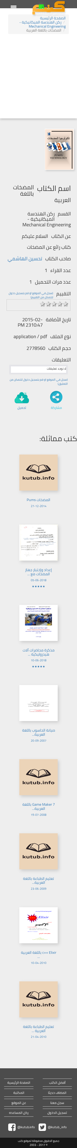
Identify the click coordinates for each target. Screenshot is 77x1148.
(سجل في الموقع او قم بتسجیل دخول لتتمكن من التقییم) (31, 295)
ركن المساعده (19, 1112)
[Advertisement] (38, 76)
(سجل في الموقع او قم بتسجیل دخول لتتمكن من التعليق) (39, 381)
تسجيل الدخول (57, 1112)
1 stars (42, 303)
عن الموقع (18, 1102)
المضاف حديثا (57, 1092)
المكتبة (18, 1092)
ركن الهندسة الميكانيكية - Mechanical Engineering (42, 24)
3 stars (54, 303)
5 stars (65, 303)
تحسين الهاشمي (25, 258)
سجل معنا (57, 1102)
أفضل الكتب (57, 1082)
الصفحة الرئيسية (53, 18)
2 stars (48, 303)
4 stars (60, 303)
